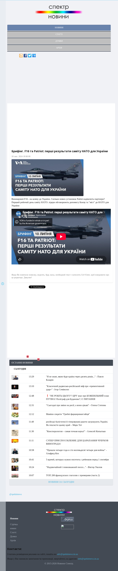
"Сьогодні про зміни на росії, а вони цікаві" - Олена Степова (76, 405)
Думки (13, 536)
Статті (13, 532)
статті (59, 34)
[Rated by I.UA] (67, 526)
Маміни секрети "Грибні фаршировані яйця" (68, 414)
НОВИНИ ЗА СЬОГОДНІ (61, 482)
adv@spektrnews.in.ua (67, 554)
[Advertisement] (61, 80)
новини (59, 28)
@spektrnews (15, 494)
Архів (13, 540)
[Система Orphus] (67, 519)
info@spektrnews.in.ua (88, 559)
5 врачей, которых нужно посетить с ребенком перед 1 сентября (77, 459)
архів (59, 48)
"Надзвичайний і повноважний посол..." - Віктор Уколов (74, 467)
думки (59, 41)
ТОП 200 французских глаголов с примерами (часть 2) (73, 475)
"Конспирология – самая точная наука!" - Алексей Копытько (76, 431)
